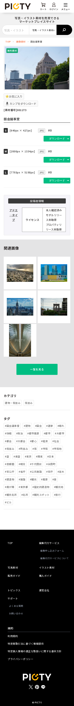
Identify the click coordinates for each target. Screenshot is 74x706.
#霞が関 (9, 487)
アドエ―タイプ (13, 215)
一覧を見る (37, 369)
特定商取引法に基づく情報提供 (26, 643)
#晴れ (61, 425)
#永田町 (51, 464)
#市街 (44, 448)
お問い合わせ (16, 613)
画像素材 (21, 41)
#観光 (33, 479)
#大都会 (20, 441)
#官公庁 (9, 471)
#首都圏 (9, 464)
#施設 (22, 479)
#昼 (54, 479)
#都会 (8, 441)
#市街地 (57, 448)
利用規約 (13, 636)
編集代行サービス (49, 543)
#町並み (23, 448)
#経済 (44, 441)
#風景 (44, 479)
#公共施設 (36, 471)
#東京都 (23, 487)
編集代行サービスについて (54, 558)
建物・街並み (12, 403)
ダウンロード (57, 138)
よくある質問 (16, 605)
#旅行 (57, 494)
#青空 (17, 456)
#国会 (38, 425)
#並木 (61, 471)
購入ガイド (45, 575)
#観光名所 (11, 494)
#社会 (55, 441)
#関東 (39, 456)
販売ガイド (14, 575)
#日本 (50, 456)
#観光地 (58, 487)
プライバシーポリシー (20, 659)
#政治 (19, 433)
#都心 (33, 441)
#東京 (28, 456)
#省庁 (22, 471)
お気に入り (15, 96)
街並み (29, 403)
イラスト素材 (46, 567)
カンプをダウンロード (22, 104)
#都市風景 (33, 433)
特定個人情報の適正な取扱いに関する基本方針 (35, 651)
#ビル (8, 502)
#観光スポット (41, 494)
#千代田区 (36, 464)
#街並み (9, 448)
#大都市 (59, 433)
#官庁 (49, 471)
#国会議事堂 (12, 425)
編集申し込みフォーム (52, 550)
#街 (34, 448)
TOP (8, 41)
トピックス (14, 590)
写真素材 (13, 567)
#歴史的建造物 (41, 487)
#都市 (47, 433)
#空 (7, 456)
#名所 (24, 494)
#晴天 (22, 464)
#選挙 (49, 425)
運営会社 (44, 590)
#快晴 (8, 433)
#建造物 (9, 479)
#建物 (27, 425)
